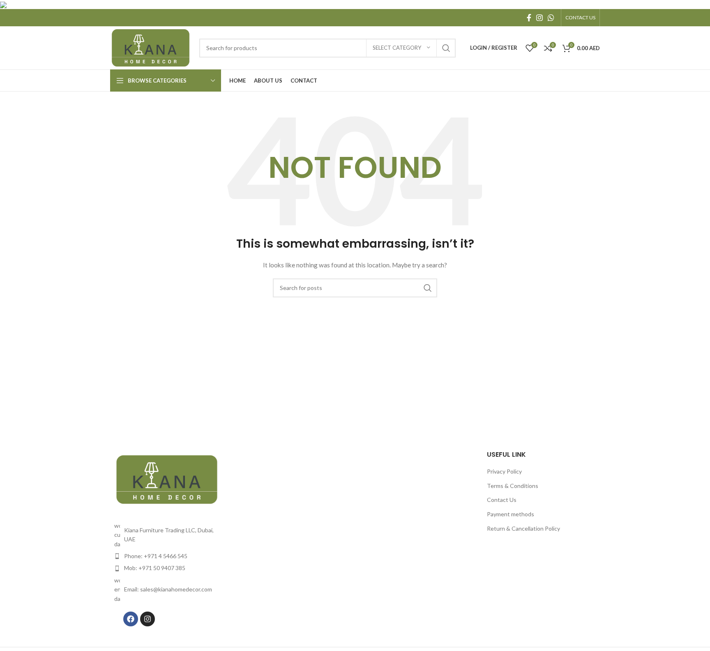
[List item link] (166, 556)
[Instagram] (147, 619)
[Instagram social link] (539, 18)
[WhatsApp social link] (551, 18)
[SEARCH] (446, 48)
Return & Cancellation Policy (523, 528)
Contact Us (501, 499)
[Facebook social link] (529, 18)
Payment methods (510, 514)
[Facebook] (130, 619)
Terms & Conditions (512, 485)
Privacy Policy (504, 471)
